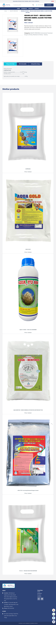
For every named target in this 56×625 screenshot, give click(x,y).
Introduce (24, 8)
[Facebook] (53, 621)
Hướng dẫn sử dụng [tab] (35, 64)
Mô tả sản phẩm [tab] (22, 64)
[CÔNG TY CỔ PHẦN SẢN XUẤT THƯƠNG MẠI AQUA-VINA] (6, 4)
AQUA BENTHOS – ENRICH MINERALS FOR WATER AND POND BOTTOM (28, 410)
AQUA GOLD (28, 249)
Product (30, 8)
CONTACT (49, 4)
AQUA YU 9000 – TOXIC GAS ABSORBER (28, 329)
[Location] (53, 610)
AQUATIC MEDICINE (14, 11)
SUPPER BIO (28, 169)
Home (18, 8)
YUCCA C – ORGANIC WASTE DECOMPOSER (28, 570)
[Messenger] (53, 617)
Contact (37, 8)
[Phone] (53, 614)
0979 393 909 (40, 4)
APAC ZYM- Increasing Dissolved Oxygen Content (28, 490)
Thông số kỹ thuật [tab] (10, 64)
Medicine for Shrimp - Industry (40, 34)
